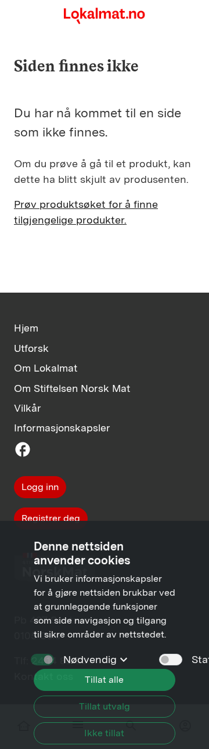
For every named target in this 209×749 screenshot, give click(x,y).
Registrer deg (50, 518)
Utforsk (31, 348)
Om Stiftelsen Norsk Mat (72, 388)
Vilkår (27, 408)
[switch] (170, 659)
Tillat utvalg (104, 706)
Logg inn (40, 486)
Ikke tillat (104, 733)
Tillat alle (104, 679)
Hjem (26, 328)
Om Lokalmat (45, 368)
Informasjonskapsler (62, 428)
